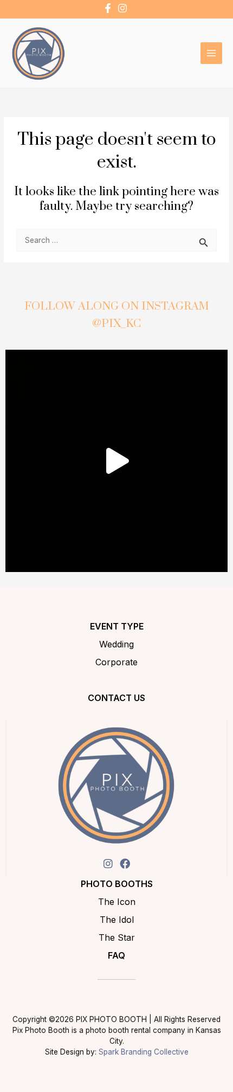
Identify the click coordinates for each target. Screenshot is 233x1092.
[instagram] (124, 8)
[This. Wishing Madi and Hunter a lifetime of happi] (116, 461)
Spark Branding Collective (144, 1052)
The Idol (117, 919)
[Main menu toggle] (211, 53)
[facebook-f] (109, 8)
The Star (117, 937)
